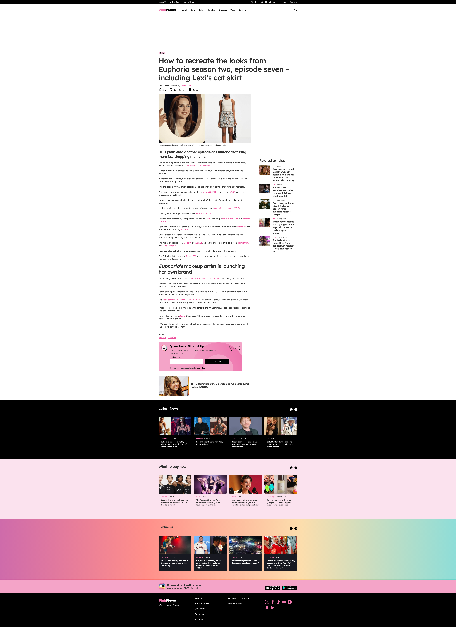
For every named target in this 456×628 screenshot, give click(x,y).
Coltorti (187, 243)
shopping (172, 337)
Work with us (188, 2)
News (192, 10)
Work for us (200, 619)
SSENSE (198, 243)
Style (162, 53)
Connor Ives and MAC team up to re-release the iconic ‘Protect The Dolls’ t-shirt (174, 502)
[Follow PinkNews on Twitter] (267, 602)
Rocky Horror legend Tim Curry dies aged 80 (209, 443)
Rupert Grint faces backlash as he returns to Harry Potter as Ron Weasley (245, 444)
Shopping (223, 10)
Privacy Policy (199, 368)
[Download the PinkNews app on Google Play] (289, 588)
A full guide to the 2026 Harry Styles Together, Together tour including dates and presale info (246, 502)
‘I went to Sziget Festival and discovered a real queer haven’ (245, 562)
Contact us (200, 608)
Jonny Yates (185, 85)
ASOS (232, 192)
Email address (178, 357)
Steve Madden (168, 245)
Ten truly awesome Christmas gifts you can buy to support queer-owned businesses (279, 502)
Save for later (180, 90)
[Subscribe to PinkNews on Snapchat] (267, 608)
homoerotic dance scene (198, 165)
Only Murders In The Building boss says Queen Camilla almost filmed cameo (281, 444)
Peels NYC (190, 256)
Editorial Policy (202, 603)
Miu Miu (184, 229)
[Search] (295, 10)
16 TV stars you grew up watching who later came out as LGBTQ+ (220, 385)
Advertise (174, 2)
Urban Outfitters (210, 192)
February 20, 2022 (205, 213)
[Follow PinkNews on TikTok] (278, 602)
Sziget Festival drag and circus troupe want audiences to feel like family (174, 563)
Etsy (208, 218)
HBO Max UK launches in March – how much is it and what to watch (283, 191)
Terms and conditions (238, 598)
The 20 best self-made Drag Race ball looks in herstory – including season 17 (283, 246)
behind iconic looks (204, 278)
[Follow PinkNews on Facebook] (273, 602)
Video (232, 10)
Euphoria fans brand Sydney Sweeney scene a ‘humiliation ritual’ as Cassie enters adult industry (283, 175)
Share (165, 90)
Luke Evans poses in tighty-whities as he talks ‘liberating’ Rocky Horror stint (174, 444)
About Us (162, 2)
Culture (201, 10)
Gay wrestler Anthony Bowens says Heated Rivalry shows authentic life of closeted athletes (209, 564)
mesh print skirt (230, 218)
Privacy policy (235, 603)
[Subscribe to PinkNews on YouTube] (284, 602)
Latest (184, 10)
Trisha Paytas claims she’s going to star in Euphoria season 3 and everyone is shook (283, 227)
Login (283, 2)
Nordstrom (243, 243)
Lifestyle (211, 10)
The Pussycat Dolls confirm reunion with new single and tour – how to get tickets (208, 502)
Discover (242, 10)
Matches (241, 226)
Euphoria (162, 337)
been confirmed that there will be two (181, 299)
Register (293, 2)
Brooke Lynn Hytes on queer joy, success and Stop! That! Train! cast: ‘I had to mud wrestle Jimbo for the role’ (281, 564)
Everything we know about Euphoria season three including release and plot (283, 209)
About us (199, 598)
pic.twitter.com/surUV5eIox (228, 208)
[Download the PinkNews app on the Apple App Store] (272, 588)
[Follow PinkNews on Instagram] (289, 602)
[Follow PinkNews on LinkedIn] (274, 2)
